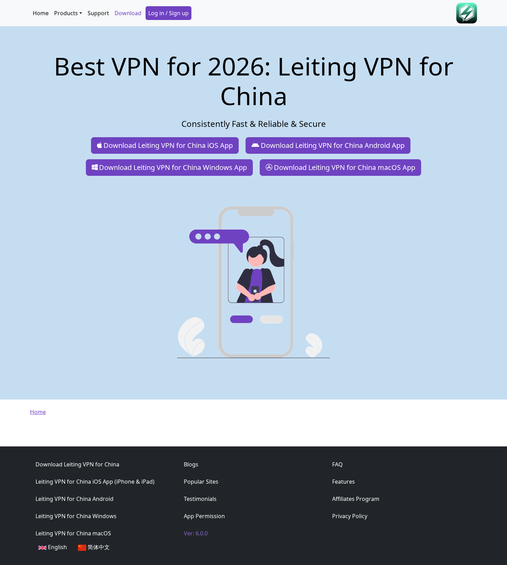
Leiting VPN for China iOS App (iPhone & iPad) (95, 481)
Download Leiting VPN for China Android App (333, 145)
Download (128, 13)
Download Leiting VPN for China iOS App (168, 145)
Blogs (191, 464)
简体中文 (98, 547)
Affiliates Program (355, 499)
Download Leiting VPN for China (77, 464)
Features (343, 481)
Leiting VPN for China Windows (76, 516)
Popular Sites (201, 481)
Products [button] (66, 13)
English (57, 547)
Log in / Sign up (168, 13)
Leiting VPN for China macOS (73, 533)
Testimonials (200, 499)
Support (98, 13)
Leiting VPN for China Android (74, 499)
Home (41, 13)
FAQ (337, 464)
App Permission (204, 516)
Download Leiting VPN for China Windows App (173, 167)
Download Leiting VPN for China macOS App (344, 167)
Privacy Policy (349, 516)
